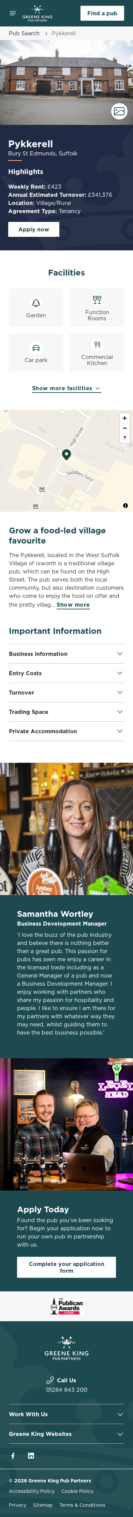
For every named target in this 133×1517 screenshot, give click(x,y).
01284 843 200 (66, 1389)
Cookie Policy (77, 1491)
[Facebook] (13, 1456)
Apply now (33, 229)
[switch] (115, 767)
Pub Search (24, 33)
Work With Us (28, 1414)
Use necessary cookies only (66, 881)
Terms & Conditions (82, 1505)
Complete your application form (66, 1267)
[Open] (13, 13)
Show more (73, 604)
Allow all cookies (66, 859)
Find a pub (102, 13)
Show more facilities (63, 388)
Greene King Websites (40, 1434)
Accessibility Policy (32, 1491)
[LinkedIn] (31, 1456)
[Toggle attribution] (125, 505)
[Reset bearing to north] (125, 438)
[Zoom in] (125, 418)
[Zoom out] (125, 428)
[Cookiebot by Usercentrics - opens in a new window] (95, 630)
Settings (102, 837)
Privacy (17, 1505)
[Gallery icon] (119, 111)
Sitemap (43, 1505)
